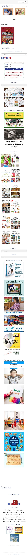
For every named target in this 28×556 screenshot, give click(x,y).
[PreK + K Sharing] (19, 533)
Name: (6, 64)
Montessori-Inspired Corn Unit (7, 48)
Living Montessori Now (14, 10)
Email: (6, 66)
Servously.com (16, 554)
